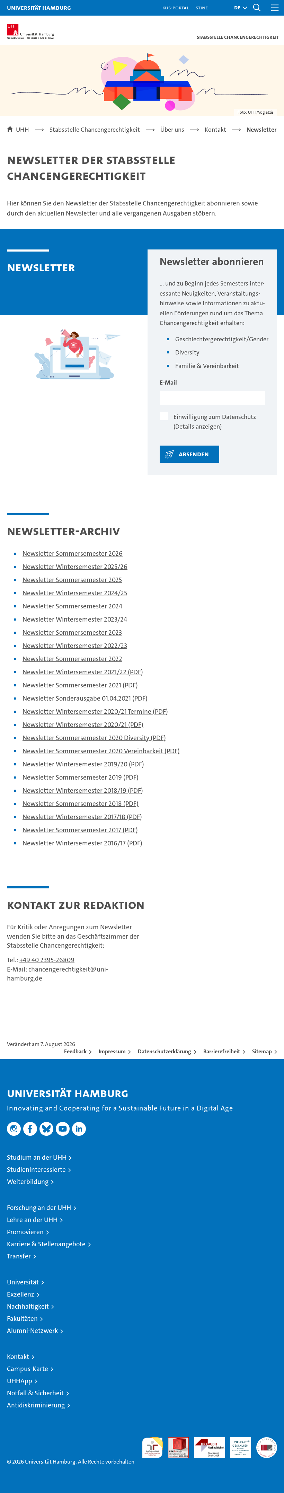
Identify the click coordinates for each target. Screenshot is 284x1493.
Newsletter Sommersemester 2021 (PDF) (80, 685)
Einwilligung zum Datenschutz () (215, 422)
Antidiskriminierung (36, 1405)
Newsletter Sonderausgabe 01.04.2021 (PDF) (85, 698)
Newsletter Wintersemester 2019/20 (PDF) (83, 764)
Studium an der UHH (36, 1157)
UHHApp (19, 1381)
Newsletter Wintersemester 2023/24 (75, 619)
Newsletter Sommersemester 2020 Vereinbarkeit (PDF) (101, 751)
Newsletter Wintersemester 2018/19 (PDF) (83, 790)
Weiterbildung (27, 1181)
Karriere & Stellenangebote (46, 1244)
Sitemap (262, 1051)
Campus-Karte (27, 1368)
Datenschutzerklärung (164, 1051)
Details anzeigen (197, 426)
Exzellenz (20, 1294)
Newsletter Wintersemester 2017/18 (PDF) (82, 817)
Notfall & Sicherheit (35, 1393)
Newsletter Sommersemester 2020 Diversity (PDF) (94, 738)
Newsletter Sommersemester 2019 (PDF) (81, 777)
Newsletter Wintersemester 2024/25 (75, 593)
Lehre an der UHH (32, 1219)
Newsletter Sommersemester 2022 (72, 659)
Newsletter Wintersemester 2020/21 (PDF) (83, 724)
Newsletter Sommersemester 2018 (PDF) (81, 803)
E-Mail (168, 382)
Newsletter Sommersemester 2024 (72, 606)
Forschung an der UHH (39, 1207)
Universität (23, 1282)
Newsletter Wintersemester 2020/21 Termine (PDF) (95, 711)
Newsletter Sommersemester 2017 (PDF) (80, 830)
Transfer (19, 1256)
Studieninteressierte (36, 1169)
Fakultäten (22, 1318)
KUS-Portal (175, 7)
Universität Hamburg (39, 7)
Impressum (112, 1051)
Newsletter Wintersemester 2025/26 (75, 566)
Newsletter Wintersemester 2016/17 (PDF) (82, 843)
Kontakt (18, 1356)
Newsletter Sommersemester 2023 (72, 632)
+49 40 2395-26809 (46, 960)
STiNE (202, 7)
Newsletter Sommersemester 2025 (72, 580)
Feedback (75, 1051)
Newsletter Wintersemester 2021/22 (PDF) (83, 672)
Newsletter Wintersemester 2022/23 (75, 645)
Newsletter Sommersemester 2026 (73, 553)
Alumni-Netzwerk (32, 1330)
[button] (239, 8)
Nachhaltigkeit (28, 1306)
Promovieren (25, 1232)
